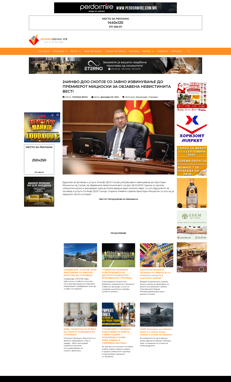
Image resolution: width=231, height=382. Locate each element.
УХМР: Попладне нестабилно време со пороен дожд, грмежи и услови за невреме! (156, 332)
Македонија (141, 97)
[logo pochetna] (48, 40)
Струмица (153, 97)
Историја (177, 51)
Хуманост (162, 51)
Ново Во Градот (93, 51)
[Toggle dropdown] (66, 51)
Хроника (134, 51)
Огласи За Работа (115, 51)
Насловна (44, 51)
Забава (146, 51)
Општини (58, 51)
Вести (74, 51)
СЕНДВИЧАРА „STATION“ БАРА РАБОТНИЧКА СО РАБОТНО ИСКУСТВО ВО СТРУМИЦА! (80, 272)
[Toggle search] (188, 51)
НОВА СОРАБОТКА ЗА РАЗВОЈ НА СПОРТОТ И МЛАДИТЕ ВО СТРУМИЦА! (80, 332)
